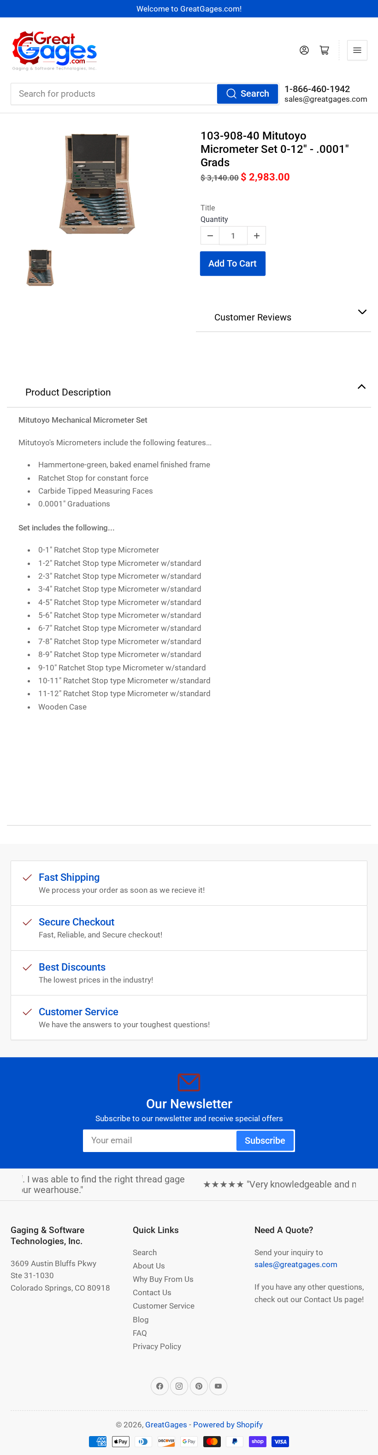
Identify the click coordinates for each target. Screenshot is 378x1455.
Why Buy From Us (163, 1279)
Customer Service (164, 1305)
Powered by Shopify (228, 1424)
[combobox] (145, 94)
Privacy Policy (157, 1346)
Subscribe (265, 1140)
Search (255, 93)
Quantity (214, 219)
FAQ (140, 1333)
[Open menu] (357, 50)
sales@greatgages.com (325, 99)
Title (208, 208)
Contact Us (152, 1292)
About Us (149, 1265)
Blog (141, 1319)
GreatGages (166, 1424)
